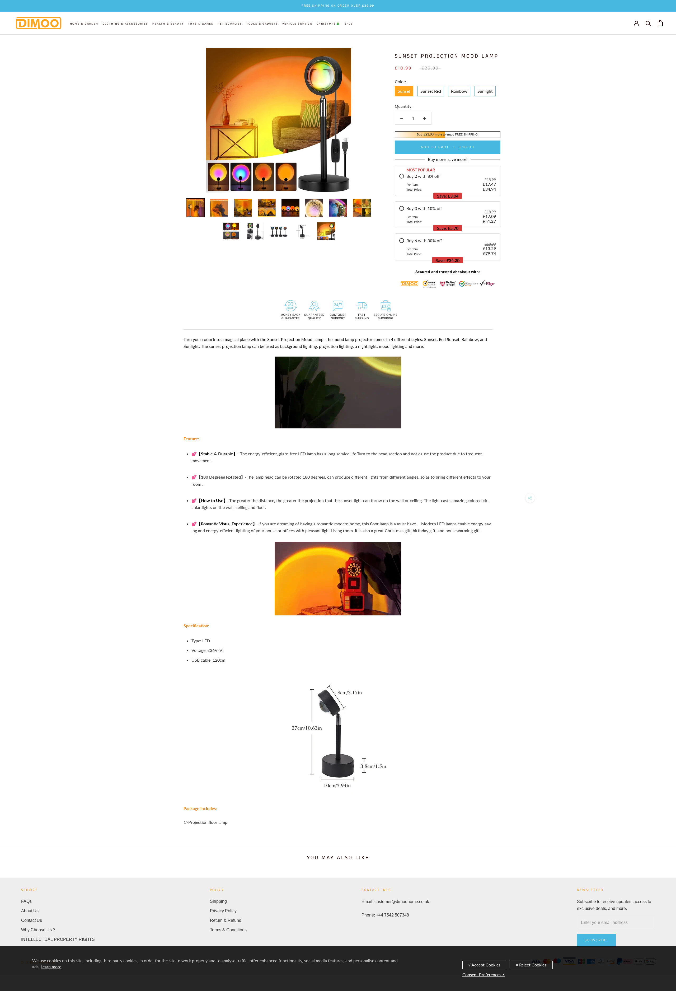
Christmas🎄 (328, 24)
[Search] (648, 23)
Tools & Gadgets (262, 24)
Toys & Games (200, 24)
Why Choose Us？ (38, 930)
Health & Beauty (168, 24)
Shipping (218, 901)
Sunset (404, 91)
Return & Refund (225, 920)
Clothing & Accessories (125, 24)
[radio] (447, 182)
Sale (349, 24)
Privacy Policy (223, 911)
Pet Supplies (230, 24)
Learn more (51, 966)
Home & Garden (84, 24)
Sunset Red (430, 91)
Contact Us (31, 920)
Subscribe (596, 940)
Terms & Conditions (228, 930)
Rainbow (459, 91)
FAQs (26, 901)
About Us (30, 911)
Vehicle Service (297, 24)
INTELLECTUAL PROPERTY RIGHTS (58, 939)
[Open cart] (660, 23)
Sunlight (485, 91)
